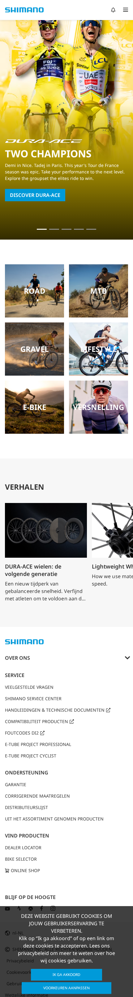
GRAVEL (34, 349)
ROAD (34, 291)
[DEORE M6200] (79, 229)
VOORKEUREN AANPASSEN (66, 988)
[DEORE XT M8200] (66, 229)
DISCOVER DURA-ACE (35, 195)
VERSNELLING (98, 407)
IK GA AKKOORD (66, 974)
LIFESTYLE (98, 349)
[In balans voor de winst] (54, 229)
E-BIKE (34, 407)
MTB (98, 291)
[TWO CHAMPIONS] (42, 229)
